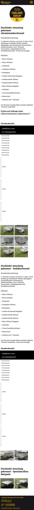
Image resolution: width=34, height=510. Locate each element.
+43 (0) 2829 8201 (10, 504)
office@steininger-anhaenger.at (15, 113)
